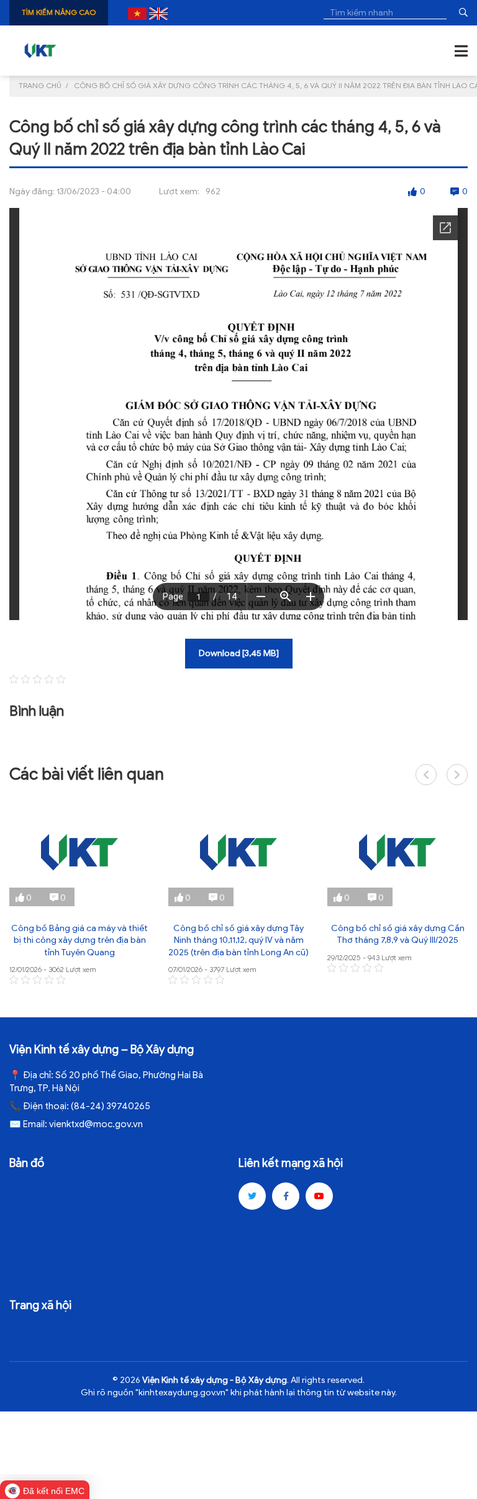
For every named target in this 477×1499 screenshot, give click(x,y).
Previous (426, 774)
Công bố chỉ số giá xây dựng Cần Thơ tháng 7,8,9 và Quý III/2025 (398, 934)
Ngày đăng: (32, 191)
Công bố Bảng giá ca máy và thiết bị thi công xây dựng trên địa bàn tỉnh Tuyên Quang (79, 940)
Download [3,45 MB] (239, 653)
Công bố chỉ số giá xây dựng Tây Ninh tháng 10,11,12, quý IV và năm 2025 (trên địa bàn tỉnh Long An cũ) (238, 940)
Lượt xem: (179, 191)
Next (457, 774)
